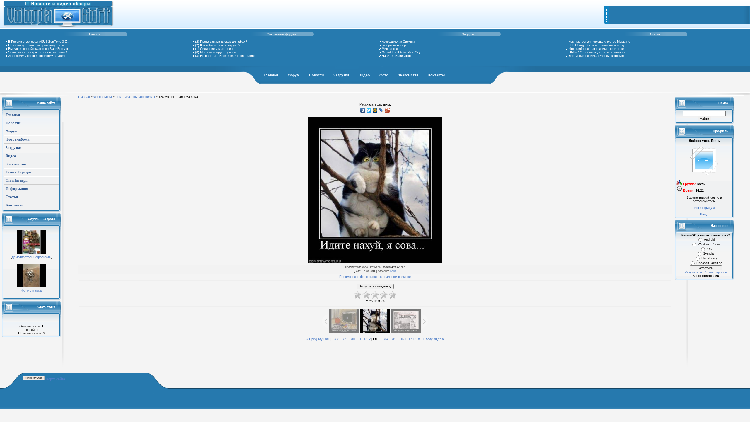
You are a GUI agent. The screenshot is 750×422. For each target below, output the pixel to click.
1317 (408, 339)
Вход (704, 214)
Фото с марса (31, 290)
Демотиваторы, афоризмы (31, 257)
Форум (293, 75)
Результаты (693, 272)
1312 (367, 339)
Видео (364, 75)
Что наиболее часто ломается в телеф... (599, 48)
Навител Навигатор (396, 55)
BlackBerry (709, 258)
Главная (271, 75)
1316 (400, 339)
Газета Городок (19, 172)
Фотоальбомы (18, 139)
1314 (384, 339)
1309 (343, 339)
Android (709, 239)
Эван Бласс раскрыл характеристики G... (39, 52)
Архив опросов (716, 272)
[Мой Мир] (375, 110)
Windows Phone (709, 244)
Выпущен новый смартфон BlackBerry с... (39, 48)
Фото (383, 75)
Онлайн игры (17, 180)
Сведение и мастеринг (217, 48)
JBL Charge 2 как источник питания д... (597, 45)
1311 (359, 339)
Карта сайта (55, 379)
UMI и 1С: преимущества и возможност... (599, 52)
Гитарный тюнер (394, 45)
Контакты (436, 75)
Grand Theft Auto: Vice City (401, 52)
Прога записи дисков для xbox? (223, 41)
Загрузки (468, 34)
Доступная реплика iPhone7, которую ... (598, 55)
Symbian (709, 253)
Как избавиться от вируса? (220, 45)
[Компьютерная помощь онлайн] (58, 27)
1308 (335, 339)
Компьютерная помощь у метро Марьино (599, 41)
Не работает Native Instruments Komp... (229, 55)
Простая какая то (709, 263)
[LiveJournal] (381, 110)
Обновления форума (281, 34)
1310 (351, 339)
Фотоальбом (102, 96)
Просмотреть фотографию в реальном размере (375, 276)
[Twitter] (369, 110)
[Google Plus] (387, 110)
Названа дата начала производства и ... (37, 45)
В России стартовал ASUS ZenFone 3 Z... (38, 41)
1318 (416, 339)
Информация (17, 188)
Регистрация (704, 208)
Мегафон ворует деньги (218, 52)
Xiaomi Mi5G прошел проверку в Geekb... (38, 55)
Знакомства (408, 75)
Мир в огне (390, 48)
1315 (392, 339)
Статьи (655, 34)
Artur (393, 271)
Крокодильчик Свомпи (398, 41)
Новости (95, 34)
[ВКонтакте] (363, 110)
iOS (709, 249)
